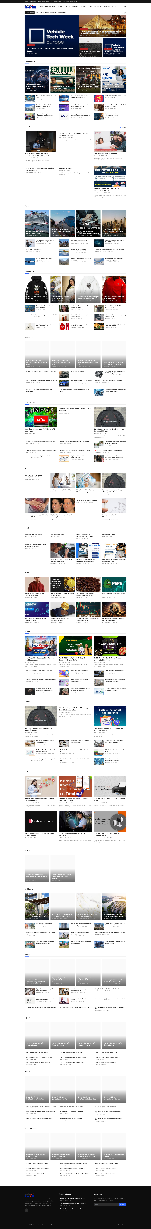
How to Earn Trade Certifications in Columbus (87, 1098)
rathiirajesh (73, 936)
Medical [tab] (124, 127)
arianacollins (27, 519)
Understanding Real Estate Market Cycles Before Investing (80, 933)
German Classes (65, 168)
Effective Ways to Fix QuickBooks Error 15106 (115, 750)
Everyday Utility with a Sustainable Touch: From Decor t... (114, 306)
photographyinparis (109, 445)
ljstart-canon (97, 802)
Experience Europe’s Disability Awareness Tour (79, 241)
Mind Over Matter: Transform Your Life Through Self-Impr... (73, 134)
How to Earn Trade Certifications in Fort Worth (35, 1098)
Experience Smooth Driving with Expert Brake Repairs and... (81, 381)
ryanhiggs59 (39, 992)
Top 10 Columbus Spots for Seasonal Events (35, 1044)
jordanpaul (73, 318)
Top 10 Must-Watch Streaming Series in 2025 (38, 456)
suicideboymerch (29, 300)
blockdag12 (53, 622)
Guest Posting (65, 1)
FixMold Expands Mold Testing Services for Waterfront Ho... (44, 105)
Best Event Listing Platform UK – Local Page (46, 96)
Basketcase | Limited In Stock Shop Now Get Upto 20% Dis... (109, 430)
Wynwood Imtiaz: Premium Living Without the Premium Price (40, 933)
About (39, 1)
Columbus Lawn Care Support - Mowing (114, 1155)
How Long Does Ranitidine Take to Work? (112, 516)
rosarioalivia (28, 681)
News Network (45, 1)
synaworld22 (73, 327)
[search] (125, 6)
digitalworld (28, 880)
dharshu (61, 170)
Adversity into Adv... (75, 243)
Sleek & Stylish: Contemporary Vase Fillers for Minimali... (80, 315)
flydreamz (38, 262)
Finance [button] (82, 6)
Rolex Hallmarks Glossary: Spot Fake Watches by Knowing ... (115, 324)
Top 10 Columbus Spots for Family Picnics (106, 1052)
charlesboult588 (29, 457)
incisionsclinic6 (28, 479)
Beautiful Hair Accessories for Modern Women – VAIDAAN (81, 306)
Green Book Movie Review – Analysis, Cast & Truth (61, 87)
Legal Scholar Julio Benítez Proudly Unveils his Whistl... (90, 52)
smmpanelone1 (28, 802)
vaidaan (72, 309)
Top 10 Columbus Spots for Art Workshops (71, 1052)
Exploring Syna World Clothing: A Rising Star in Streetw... (79, 324)
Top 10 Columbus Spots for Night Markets (37, 1052)
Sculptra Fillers (53, 519)
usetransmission (109, 374)
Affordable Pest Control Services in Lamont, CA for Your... (41, 679)
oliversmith (96, 155)
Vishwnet (73, 683)
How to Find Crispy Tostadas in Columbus (71, 1111)
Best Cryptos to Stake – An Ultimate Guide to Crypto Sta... (35, 619)
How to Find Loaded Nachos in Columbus (71, 1118)
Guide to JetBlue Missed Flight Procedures (44, 259)
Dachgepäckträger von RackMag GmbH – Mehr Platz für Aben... (115, 390)
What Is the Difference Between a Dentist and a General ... (110, 249)
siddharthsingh (105, 563)
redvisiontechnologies (41, 753)
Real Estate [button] (97, 6)
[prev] (123, 13)
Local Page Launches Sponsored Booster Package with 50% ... (79, 96)
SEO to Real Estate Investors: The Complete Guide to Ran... (110, 932)
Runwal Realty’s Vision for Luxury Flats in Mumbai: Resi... (36, 915)
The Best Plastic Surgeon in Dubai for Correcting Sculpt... (61, 516)
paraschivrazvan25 (75, 373)
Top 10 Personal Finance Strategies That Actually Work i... (41, 759)
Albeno (26, 837)
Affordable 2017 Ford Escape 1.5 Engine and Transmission (113, 363)
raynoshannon (98, 999)
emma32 (78, 538)
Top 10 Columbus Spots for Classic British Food (73, 1057)
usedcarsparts (98, 382)
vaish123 (28, 918)
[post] (52, 36)
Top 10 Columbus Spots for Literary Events (113, 1044)
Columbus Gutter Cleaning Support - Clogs (106, 1163)
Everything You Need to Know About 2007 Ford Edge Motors (115, 372)
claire (106, 327)
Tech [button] (89, 6)
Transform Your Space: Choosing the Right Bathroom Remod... (115, 680)
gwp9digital (61, 712)
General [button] (106, 6)
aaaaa (37, 327)
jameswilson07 (29, 235)
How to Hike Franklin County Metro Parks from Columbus (41, 1106)
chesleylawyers (53, 563)
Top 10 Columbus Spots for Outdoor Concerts (87, 1044)
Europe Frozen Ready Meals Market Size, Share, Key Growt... (61, 876)
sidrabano (107, 692)
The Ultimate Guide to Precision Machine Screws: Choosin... (39, 671)
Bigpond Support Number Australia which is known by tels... (61, 980)
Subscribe (122, 1204)
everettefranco (29, 673)
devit (26, 433)
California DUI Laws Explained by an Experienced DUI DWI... (61, 560)
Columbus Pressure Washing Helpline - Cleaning (61, 1155)
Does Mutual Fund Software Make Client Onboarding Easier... (114, 741)
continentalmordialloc (75, 383)
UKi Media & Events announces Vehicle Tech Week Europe (113, 52)
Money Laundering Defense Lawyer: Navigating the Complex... (80, 689)
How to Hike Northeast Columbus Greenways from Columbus (108, 1119)
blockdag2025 (53, 597)
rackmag (107, 393)
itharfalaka (62, 393)
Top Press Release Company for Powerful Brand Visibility (113, 114)
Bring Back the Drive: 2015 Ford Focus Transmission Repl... (41, 371)
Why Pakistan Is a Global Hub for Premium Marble (87, 915)
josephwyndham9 (75, 926)
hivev (106, 673)
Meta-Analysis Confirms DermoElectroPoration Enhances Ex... (81, 114)
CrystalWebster (74, 945)
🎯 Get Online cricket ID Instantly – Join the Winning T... (109, 450)
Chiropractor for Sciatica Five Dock (86, 500)
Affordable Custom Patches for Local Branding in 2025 (75, 1007)
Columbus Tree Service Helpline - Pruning (37, 1163)
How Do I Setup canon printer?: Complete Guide (109, 799)
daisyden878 (108, 262)
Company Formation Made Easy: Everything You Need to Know (86, 560)
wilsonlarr (73, 1001)
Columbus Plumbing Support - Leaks (105, 1173)
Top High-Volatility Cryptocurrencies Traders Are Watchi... (87, 619)
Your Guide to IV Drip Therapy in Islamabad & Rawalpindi (34, 476)
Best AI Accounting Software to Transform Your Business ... (113, 759)
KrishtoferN (73, 459)
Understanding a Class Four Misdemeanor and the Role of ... (44, 689)
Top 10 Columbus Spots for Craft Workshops (72, 1062)
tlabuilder (107, 945)
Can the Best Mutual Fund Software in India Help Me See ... (81, 741)
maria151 (96, 732)
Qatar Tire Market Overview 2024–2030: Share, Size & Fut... (114, 671)
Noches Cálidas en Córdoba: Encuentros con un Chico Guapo (114, 456)
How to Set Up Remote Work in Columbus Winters (39, 1118)
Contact (26, 1)
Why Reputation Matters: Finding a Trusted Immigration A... (45, 241)
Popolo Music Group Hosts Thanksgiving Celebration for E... (45, 114)
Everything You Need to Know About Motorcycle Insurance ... (36, 545)
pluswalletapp (105, 622)
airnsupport (107, 243)
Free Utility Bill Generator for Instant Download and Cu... (113, 981)
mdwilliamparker (107, 983)
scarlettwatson (39, 243)
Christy (37, 309)
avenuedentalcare (40, 1001)
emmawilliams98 (55, 235)
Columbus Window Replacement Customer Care (73, 1168)
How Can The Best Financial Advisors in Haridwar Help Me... (74, 759)
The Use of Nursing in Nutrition (105, 153)
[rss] (26, 1210)
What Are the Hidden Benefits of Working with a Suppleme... (86, 491)
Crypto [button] (66, 6)
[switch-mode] (125, 1)
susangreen (38, 744)
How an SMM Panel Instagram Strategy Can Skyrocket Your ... (39, 799)
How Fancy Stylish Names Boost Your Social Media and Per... (109, 1007)
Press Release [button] (49, 6)
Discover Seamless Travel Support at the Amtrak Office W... (61, 231)
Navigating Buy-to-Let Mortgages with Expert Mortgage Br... (75, 750)
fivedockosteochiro (80, 502)
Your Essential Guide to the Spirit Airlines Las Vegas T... (114, 259)
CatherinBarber (29, 983)
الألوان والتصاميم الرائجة (108, 534)
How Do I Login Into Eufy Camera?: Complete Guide (107, 834)
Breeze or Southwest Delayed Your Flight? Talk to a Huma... (114, 241)
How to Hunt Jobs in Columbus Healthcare (71, 1106)
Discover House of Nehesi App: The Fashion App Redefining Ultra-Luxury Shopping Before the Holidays (63, 12)
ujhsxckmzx (96, 433)
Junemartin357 (29, 251)
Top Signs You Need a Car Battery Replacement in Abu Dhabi (74, 390)
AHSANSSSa (27, 597)
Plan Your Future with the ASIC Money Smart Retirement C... (73, 709)
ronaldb (27, 373)
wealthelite (73, 744)
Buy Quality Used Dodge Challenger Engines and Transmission (39, 390)
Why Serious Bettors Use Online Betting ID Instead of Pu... (41, 441)
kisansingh (78, 563)
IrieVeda (78, 597)
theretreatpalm (107, 235)
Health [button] (59, 6)
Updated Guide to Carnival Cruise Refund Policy (35, 232)
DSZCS (53, 300)
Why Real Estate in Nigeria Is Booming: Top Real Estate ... (81, 942)
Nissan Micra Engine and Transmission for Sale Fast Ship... (61, 362)
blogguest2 (106, 918)
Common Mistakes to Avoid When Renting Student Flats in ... (45, 942)
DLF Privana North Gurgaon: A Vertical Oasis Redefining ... (62, 915)
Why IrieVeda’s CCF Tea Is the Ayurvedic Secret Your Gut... (85, 594)
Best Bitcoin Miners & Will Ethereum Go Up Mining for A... (62, 594)
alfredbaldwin (98, 990)
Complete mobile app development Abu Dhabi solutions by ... (74, 799)
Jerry (53, 983)
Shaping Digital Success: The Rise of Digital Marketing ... (45, 306)
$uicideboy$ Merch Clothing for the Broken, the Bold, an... (88, 298)
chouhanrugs (29, 316)
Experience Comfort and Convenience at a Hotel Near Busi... (113, 231)
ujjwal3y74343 (29, 443)
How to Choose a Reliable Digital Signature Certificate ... (79, 671)
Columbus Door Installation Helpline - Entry (37, 1168)
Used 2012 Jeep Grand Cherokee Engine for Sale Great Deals (36, 362)
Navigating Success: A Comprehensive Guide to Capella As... (81, 989)
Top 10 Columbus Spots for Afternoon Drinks (38, 1062)
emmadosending (106, 519)
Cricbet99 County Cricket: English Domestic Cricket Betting (72, 659)
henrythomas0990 (40, 945)
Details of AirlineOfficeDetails (33, 249)
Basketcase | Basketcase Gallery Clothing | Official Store (112, 491)
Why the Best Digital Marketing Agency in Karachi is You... (115, 315)
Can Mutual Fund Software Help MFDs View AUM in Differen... (46, 750)
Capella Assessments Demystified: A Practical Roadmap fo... (46, 989)
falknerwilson (28, 622)
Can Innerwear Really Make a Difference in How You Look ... (62, 491)
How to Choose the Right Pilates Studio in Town (81, 998)
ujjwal (60, 413)
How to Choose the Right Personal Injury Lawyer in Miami (88, 232)
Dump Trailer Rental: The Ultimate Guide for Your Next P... (110, 989)
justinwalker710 (108, 753)
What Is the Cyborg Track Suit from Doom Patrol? (114, 298)
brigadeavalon (108, 926)
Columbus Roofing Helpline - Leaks (35, 1173)
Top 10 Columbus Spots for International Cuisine (39, 1057)
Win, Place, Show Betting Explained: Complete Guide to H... (88, 86)
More (113, 6)
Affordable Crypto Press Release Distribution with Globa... (34, 86)
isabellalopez (108, 459)
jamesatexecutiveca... (75, 262)
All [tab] (120, 127)
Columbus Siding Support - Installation (105, 1168)
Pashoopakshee (108, 309)
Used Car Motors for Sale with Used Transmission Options (41, 380)
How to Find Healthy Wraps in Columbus (105, 1106)
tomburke (62, 1009)
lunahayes (27, 158)
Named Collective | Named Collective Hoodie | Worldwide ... (39, 729)
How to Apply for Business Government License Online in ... (114, 560)
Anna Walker (105, 597)
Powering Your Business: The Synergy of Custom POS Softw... (115, 689)
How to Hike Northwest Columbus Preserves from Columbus (108, 1112)
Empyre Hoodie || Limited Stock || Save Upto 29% (62, 298)
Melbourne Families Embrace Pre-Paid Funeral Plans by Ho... (115, 105)
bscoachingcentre (98, 192)
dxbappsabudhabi (63, 802)
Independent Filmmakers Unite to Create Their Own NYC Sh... (79, 105)
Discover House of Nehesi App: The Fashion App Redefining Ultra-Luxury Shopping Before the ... (102, 32)
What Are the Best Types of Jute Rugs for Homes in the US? (41, 315)
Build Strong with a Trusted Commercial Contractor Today (115, 942)
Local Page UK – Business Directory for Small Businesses (39, 659)
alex (28, 53)
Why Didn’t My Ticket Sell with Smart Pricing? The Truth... (80, 456)
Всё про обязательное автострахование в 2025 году (85, 535)
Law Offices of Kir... (82, 235)
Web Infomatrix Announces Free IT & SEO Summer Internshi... (113, 86)
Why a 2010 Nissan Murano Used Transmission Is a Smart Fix (88, 362)
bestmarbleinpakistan (83, 918)
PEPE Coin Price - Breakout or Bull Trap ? (114, 594)
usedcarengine (29, 366)
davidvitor (78, 622)
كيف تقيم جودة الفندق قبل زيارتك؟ (34, 534)
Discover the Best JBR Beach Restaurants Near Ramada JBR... (79, 250)
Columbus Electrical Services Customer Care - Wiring (74, 1173)
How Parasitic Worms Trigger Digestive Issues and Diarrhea (36, 516)
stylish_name (98, 1010)
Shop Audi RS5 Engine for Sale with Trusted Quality (108, 380)
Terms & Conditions (120, 1225)
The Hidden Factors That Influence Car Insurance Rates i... (108, 729)
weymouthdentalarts (100, 251)
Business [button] (74, 6)
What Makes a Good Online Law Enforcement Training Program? (37, 154)
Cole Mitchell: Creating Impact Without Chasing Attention (110, 998)
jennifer (107, 318)
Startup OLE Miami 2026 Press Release (115, 95)
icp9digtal (61, 837)
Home (41, 6)
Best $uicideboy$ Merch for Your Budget (35, 298)
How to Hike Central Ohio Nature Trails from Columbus (40, 1111)
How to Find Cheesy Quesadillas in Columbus (112, 1098)
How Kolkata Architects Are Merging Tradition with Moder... (114, 915)
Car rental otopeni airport (77, 371)
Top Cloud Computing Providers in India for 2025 (74, 834)
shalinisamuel (98, 934)
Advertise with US (74, 1)
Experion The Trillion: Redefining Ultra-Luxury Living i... (81, 924)
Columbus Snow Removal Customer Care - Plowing (86, 1155)
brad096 (79, 366)
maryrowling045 (55, 918)
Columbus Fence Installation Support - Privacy (35, 1155)
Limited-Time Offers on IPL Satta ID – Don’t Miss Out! (75, 410)
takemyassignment (29, 172)
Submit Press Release (56, 1)
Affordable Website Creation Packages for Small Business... (41, 834)
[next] (125, 13)
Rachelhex (106, 300)
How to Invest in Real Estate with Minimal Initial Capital (44, 924)
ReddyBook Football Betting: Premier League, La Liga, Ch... (108, 659)
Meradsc (72, 673)
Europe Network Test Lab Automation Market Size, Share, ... (36, 876)
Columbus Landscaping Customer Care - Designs (73, 1163)
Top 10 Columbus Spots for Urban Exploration (107, 1057)
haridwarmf (63, 762)
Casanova (107, 683)
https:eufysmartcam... (99, 837)
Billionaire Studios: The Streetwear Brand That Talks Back (45, 324)
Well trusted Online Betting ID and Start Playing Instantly (41, 450)
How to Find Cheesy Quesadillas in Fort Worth (60, 1098)
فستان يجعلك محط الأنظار (57, 534)
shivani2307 (62, 137)
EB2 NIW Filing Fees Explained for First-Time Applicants (40, 169)
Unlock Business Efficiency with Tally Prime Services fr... (80, 680)
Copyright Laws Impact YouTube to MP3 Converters (40, 430)
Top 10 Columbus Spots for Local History (106, 1062)
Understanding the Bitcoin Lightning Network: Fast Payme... (113, 619)
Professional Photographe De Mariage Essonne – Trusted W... (115, 442)
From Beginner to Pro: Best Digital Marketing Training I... (106, 189)
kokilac (37, 926)
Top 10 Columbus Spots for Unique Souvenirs (61, 1044)
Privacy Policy (33, 1)
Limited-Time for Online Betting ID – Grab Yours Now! (74, 441)
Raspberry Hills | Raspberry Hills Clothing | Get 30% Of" (34, 594)
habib (26, 536)
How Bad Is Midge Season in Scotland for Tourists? (81, 259)
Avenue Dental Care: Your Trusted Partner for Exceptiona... (45, 998)
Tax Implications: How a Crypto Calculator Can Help (59, 619)
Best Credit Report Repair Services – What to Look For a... (45, 741)
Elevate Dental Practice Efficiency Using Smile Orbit (35, 981)
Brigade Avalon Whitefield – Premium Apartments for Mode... (115, 924)
